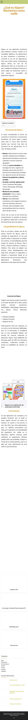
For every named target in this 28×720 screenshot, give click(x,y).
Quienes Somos (7, 713)
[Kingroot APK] (14, 581)
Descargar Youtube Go (15, 704)
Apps (2, 660)
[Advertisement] (14, 33)
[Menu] (2, 2)
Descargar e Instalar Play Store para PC (14, 608)
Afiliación (12, 715)
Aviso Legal (13, 713)
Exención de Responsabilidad (18, 714)
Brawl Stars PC (13, 680)
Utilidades (3, 671)
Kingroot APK (14, 589)
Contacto (16, 715)
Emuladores (4, 662)
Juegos (3, 667)
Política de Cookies (20, 713)
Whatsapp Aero (14, 627)
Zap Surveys (14, 645)
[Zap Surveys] (14, 637)
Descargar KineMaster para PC (17, 685)
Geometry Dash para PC (16, 699)
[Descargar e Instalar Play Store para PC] (14, 600)
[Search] (25, 2)
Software (3, 669)
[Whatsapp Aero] (14, 619)
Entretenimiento (5, 664)
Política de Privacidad (7, 714)
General (3, 666)
